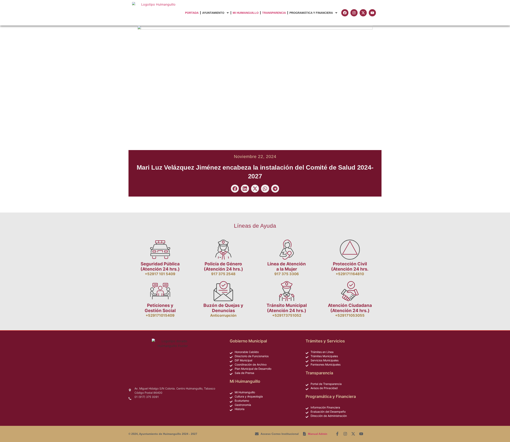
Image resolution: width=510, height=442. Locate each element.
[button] (235, 189)
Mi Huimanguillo (246, 12)
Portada (192, 12)
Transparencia (274, 12)
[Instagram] (345, 434)
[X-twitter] (353, 434)
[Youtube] (361, 434)
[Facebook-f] (337, 434)
